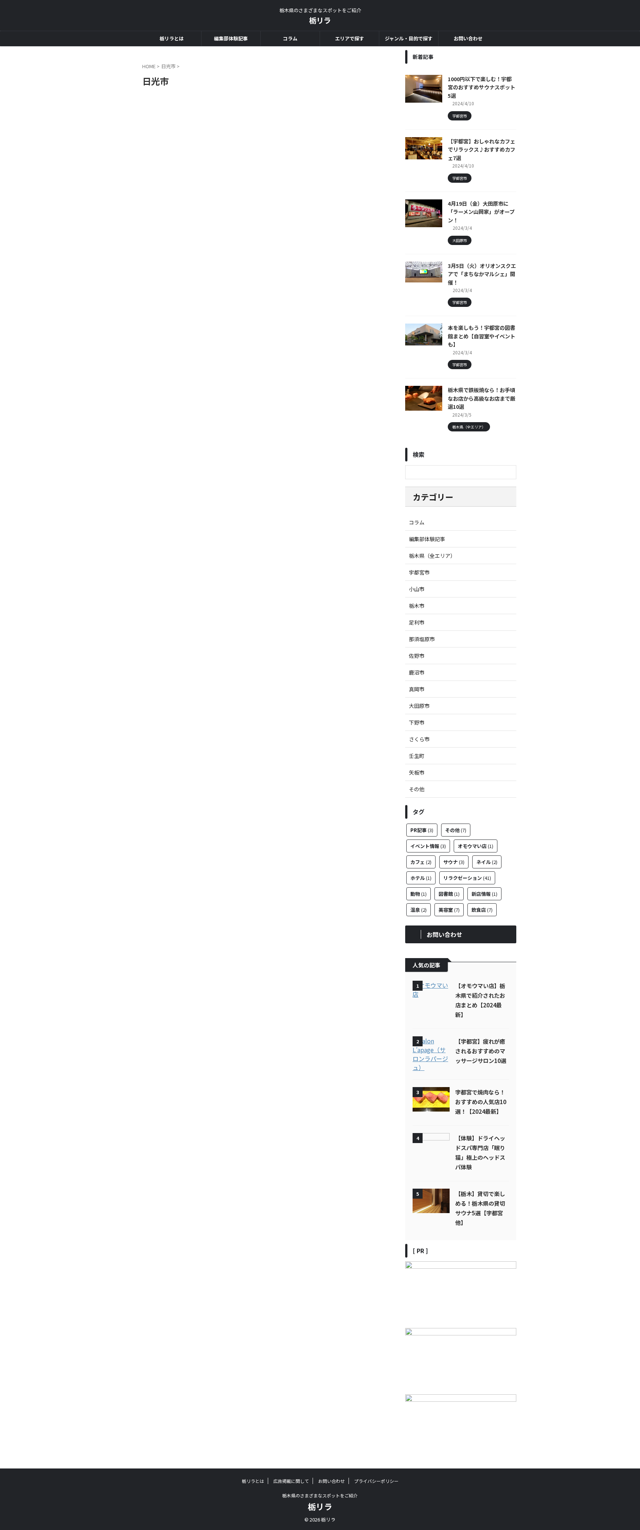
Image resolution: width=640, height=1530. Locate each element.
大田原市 (419, 705)
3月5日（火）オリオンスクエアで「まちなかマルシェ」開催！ (482, 274)
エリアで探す (349, 38)
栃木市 (416, 605)
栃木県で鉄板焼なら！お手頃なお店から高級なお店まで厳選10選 (481, 398)
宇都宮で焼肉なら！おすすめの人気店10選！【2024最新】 (480, 1101)
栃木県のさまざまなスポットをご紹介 (320, 1495)
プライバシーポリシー (376, 1481)
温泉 (418, 909)
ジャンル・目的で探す (409, 38)
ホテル (420, 877)
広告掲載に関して (291, 1481)
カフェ (420, 861)
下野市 (416, 722)
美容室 (449, 909)
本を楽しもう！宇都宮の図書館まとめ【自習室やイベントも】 (481, 336)
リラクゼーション (467, 877)
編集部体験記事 (231, 38)
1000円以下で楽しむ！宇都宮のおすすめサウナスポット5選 (481, 87)
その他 (416, 789)
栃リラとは (172, 38)
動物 (418, 893)
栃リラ (320, 20)
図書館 (449, 893)
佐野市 (416, 655)
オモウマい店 (475, 846)
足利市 (416, 622)
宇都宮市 (419, 572)
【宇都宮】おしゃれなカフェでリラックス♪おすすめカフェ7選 (481, 149)
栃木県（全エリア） (432, 555)
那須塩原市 (422, 639)
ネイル (486, 861)
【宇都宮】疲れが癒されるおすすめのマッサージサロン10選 (480, 1050)
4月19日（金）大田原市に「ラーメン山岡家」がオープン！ (481, 211)
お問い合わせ (468, 38)
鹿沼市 (416, 672)
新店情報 (484, 893)
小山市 (416, 589)
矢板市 (416, 772)
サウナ (453, 861)
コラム (290, 38)
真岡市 (416, 689)
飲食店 (482, 909)
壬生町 (416, 755)
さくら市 (419, 739)
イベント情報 (428, 846)
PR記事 (421, 830)
